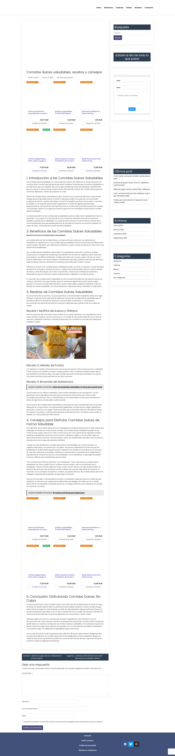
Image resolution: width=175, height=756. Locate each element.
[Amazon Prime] (46, 116)
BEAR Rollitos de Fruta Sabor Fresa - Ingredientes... (91, 160)
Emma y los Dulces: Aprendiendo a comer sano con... (37, 112)
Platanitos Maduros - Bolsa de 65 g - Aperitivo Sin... (91, 112)
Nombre (26, 701)
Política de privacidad (87, 745)
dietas (116, 269)
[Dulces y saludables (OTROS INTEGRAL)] (65, 96)
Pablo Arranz (33, 77)
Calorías (119, 7)
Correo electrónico (30, 709)
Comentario (27, 673)
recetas (117, 273)
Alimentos (108, 7)
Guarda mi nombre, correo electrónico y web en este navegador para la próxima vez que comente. (63, 722)
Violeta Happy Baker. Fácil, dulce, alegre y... (37, 160)
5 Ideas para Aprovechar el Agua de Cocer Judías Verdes (131, 201)
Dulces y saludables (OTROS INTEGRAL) (63, 112)
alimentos (117, 261)
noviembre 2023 (120, 234)
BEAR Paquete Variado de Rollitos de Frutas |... (65, 160)
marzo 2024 (118, 225)
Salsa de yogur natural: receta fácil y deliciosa (132, 189)
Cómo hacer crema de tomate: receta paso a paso (132, 177)
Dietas (129, 7)
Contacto (149, 7)
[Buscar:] (131, 33)
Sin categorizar (119, 277)
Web (24, 716)
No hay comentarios (65, 77)
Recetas (138, 7)
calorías (117, 265)
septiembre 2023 (120, 238)
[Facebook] (125, 744)
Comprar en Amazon (39, 123)
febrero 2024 (119, 229)
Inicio (98, 7)
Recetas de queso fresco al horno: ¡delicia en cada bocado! (131, 183)
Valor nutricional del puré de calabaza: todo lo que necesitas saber (132, 194)
